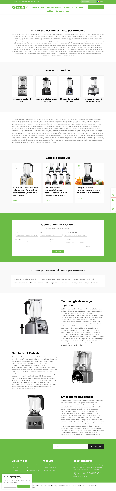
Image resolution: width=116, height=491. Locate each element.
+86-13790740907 (90, 473)
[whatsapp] (113, 199)
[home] (20, 6)
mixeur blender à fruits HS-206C (93, 100)
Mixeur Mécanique (50, 465)
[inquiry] (113, 190)
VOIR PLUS (16, 200)
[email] (113, 204)
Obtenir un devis (96, 7)
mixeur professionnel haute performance (55, 279)
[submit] (95, 1)
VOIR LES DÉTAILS (22, 86)
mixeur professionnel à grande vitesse (84, 283)
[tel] (113, 195)
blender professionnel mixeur (56, 283)
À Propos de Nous (54, 7)
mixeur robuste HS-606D (22, 100)
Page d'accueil (38, 7)
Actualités (80, 7)
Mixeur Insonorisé (49, 470)
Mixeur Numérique (50, 467)
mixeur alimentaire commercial (25, 279)
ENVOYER (96, 447)
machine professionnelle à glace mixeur (28, 283)
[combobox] (19, 242)
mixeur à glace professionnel (83, 279)
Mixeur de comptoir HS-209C (70, 100)
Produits (67, 7)
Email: (80, 476)
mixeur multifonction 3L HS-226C (46, 100)
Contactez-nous (62, 11)
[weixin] (113, 209)
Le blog (50, 11)
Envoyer (58, 251)
